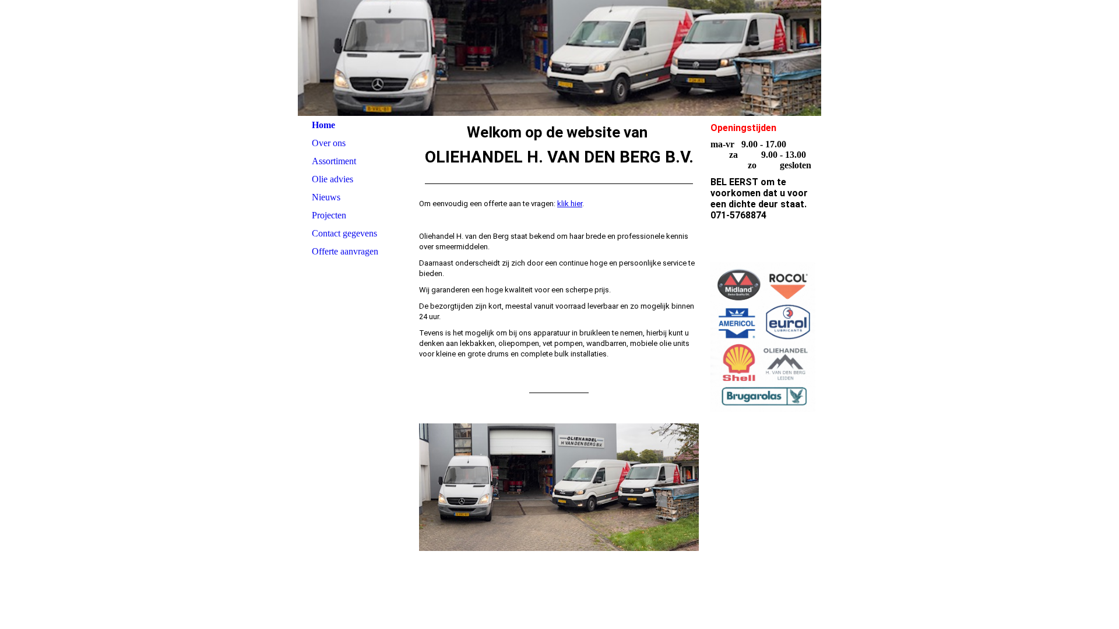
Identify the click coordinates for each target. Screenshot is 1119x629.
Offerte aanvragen (345, 251)
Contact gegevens (344, 233)
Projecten (329, 215)
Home (323, 125)
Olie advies (332, 179)
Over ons (329, 143)
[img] (559, 58)
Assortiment (334, 161)
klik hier (569, 203)
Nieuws (326, 197)
